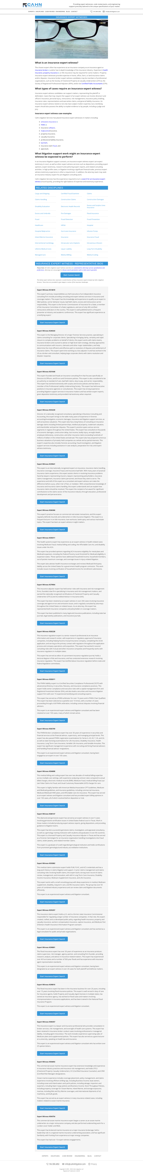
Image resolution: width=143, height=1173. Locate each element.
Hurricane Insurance (68, 231)
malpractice (45, 131)
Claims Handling (41, 199)
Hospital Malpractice (42, 231)
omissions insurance (48, 122)
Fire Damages (66, 213)
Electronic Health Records (70, 206)
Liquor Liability (66, 249)
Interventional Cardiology (44, 243)
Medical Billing (66, 255)
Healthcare (39, 225)
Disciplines (40, 11)
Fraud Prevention (93, 219)
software (52, 128)
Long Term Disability (94, 249)
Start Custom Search (71, 275)
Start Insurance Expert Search (52, 322)
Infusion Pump (92, 231)
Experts (31, 11)
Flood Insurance (93, 213)
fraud (55, 146)
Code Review (50, 11)
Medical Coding (92, 255)
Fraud (37, 219)
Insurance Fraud (93, 237)
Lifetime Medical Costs (43, 249)
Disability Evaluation (42, 206)
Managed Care (40, 255)
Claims (89, 193)
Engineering (60, 11)
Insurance (64, 237)
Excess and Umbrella (42, 213)
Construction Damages (95, 199)
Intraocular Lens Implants (70, 243)
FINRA (43, 125)
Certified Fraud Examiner (70, 193)
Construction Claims (68, 199)
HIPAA (63, 225)
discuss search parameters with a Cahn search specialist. (79, 270)
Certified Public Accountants (92, 83)
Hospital (90, 225)
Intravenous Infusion (94, 243)
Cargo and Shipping (42, 193)
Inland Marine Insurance (44, 237)
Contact (74, 11)
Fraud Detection (67, 219)
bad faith (44, 143)
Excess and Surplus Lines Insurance (96, 206)
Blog (68, 11)
